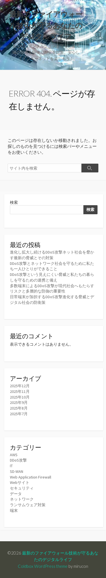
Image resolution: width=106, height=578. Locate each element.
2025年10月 (20, 397)
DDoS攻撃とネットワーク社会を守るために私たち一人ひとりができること (52, 266)
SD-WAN (16, 471)
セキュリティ (22, 488)
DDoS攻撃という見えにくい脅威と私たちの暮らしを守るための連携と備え (52, 277)
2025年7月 (19, 413)
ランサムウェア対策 (28, 504)
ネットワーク (22, 499)
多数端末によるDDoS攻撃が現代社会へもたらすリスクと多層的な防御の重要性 (52, 288)
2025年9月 (19, 402)
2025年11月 (20, 391)
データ (16, 493)
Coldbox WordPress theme (43, 566)
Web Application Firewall (30, 477)
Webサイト (19, 482)
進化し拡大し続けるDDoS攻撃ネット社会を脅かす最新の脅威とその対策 (52, 255)
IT (11, 465)
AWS (14, 454)
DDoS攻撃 (18, 460)
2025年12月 (20, 385)
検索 (14, 202)
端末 (14, 510)
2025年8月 (19, 408)
